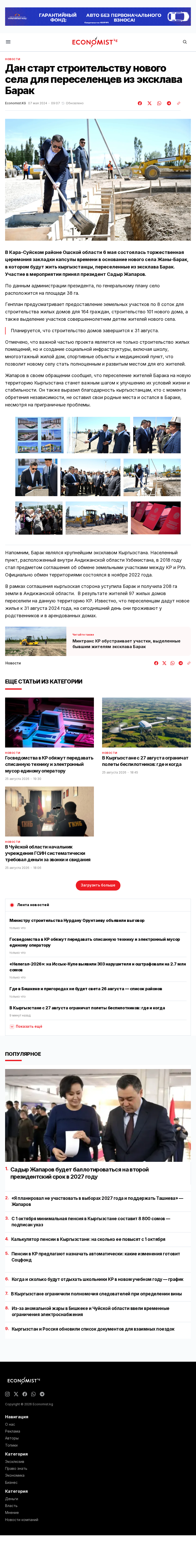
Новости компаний (21, 1520)
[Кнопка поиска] (185, 42)
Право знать (16, 1468)
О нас (10, 1424)
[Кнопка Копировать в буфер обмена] (177, 103)
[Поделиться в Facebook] (140, 103)
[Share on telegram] (168, 103)
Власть (11, 1506)
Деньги (11, 1499)
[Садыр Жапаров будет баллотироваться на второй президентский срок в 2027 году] (98, 1115)
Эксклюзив (14, 1462)
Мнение (12, 1513)
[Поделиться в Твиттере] (149, 103)
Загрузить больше (98, 885)
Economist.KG (15, 103)
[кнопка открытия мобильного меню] (8, 42)
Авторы (12, 1438)
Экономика (14, 1475)
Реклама (12, 1431)
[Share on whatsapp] (158, 103)
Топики (11, 1445)
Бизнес (11, 1482)
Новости (12, 59)
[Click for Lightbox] (39, 435)
